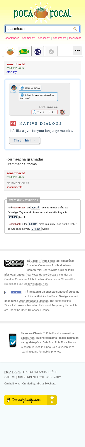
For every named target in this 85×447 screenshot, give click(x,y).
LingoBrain (27, 337)
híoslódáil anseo (14, 274)
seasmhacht (16, 64)
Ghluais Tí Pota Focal (46, 333)
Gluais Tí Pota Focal (43, 260)
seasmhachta (14, 187)
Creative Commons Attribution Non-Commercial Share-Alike (39, 279)
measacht (75, 38)
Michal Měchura (46, 383)
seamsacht (28, 38)
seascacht (44, 38)
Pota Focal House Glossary (42, 274)
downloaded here (37, 283)
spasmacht (59, 38)
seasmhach (12, 38)
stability (12, 71)
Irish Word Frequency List (54, 305)
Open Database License (33, 300)
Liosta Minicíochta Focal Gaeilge (48, 296)
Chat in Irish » (24, 140)
